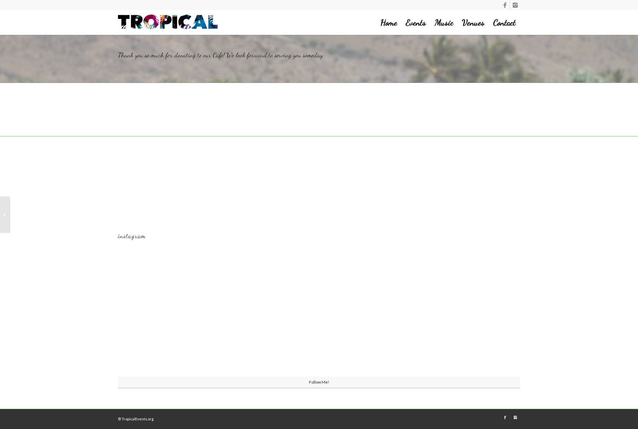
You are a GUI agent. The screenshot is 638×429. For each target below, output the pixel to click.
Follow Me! (319, 382)
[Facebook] (505, 5)
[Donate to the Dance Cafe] (5, 214)
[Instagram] (515, 5)
